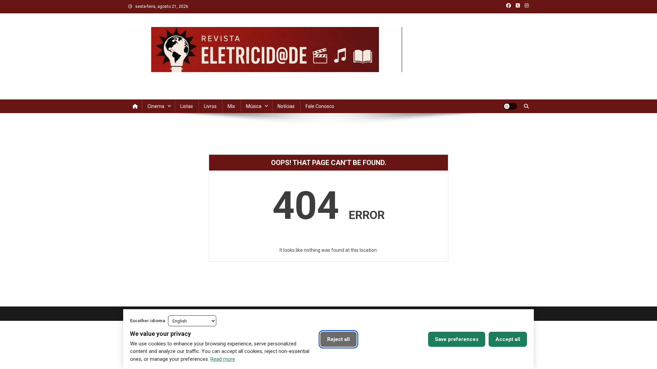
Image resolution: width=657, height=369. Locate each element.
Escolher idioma (147, 320)
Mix (231, 106)
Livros (210, 106)
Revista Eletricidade (177, 78)
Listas (186, 106)
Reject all (338, 339)
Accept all (507, 339)
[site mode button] (510, 106)
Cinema (155, 106)
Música (253, 106)
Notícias (286, 106)
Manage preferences (392, 339)
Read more (222, 359)
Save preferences (456, 339)
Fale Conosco (320, 106)
